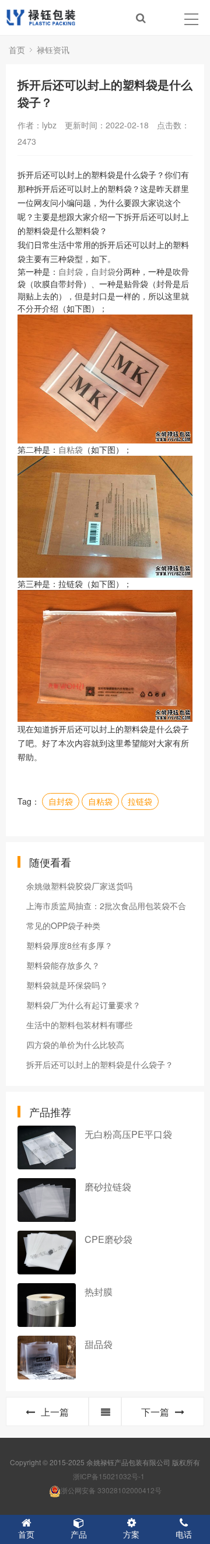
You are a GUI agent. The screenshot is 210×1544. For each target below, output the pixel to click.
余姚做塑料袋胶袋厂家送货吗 (79, 886)
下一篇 (155, 1412)
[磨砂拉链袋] (47, 1200)
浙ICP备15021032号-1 (109, 1476)
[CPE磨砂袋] (47, 1252)
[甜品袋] (47, 1357)
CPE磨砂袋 (108, 1239)
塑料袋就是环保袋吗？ (67, 985)
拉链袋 (140, 801)
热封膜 (99, 1291)
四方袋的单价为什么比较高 (75, 1044)
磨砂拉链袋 (108, 1186)
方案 (131, 1534)
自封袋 (70, 271)
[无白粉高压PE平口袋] (47, 1147)
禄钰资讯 (53, 49)
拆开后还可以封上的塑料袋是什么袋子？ (99, 1064)
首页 (17, 49)
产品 (79, 1534)
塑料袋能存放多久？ (63, 965)
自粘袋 (70, 449)
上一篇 (55, 1412)
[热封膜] (47, 1305)
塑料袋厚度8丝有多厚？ (69, 945)
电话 (184, 1534)
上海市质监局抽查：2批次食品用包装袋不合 (106, 905)
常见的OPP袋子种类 (63, 925)
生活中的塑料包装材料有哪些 (79, 1025)
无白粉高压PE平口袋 (128, 1134)
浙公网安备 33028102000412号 (111, 1490)
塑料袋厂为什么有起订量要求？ (83, 1005)
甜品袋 (99, 1344)
